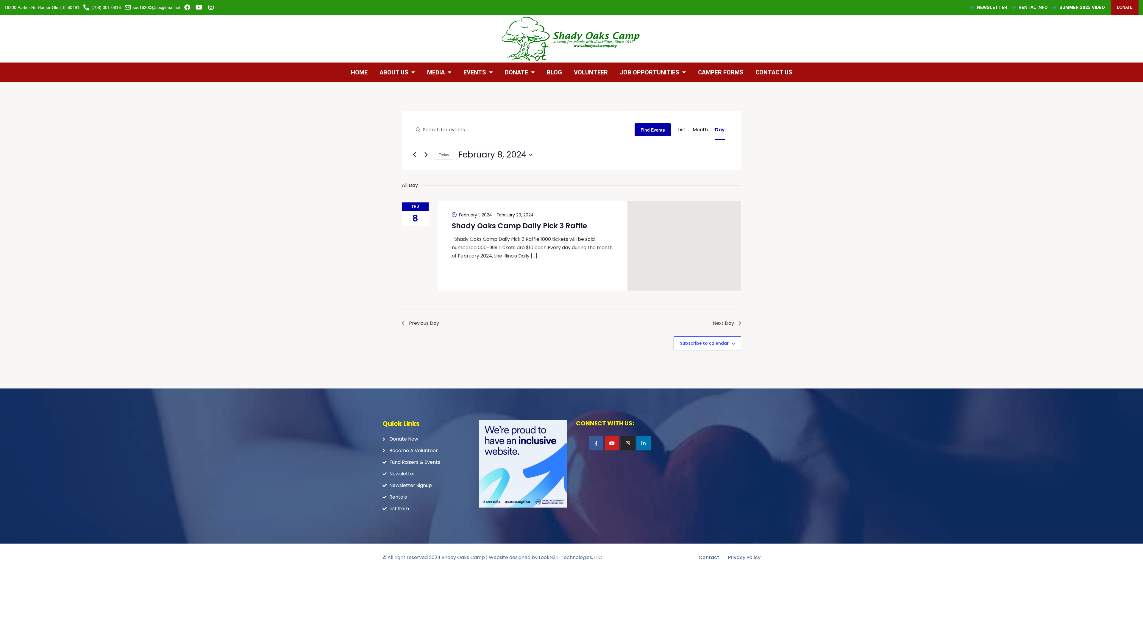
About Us (394, 72)
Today (444, 154)
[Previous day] (414, 154)
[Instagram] (628, 443)
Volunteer (591, 72)
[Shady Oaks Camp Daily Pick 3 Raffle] (684, 246)
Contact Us (773, 72)
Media (436, 72)
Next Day (723, 323)
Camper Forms (721, 72)
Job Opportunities (649, 72)
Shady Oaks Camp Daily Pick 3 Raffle (519, 226)
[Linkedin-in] (643, 443)
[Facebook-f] (596, 443)
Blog (554, 72)
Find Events (653, 130)
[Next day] (426, 154)
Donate (516, 72)
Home (359, 72)
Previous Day (424, 323)
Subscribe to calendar (704, 343)
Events (474, 72)
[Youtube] (612, 443)
